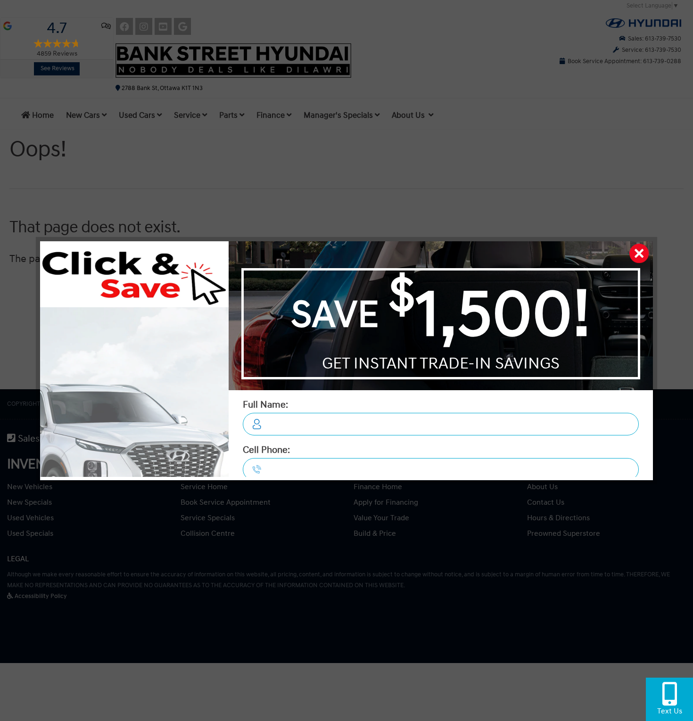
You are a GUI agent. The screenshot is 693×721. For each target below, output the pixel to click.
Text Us (669, 711)
